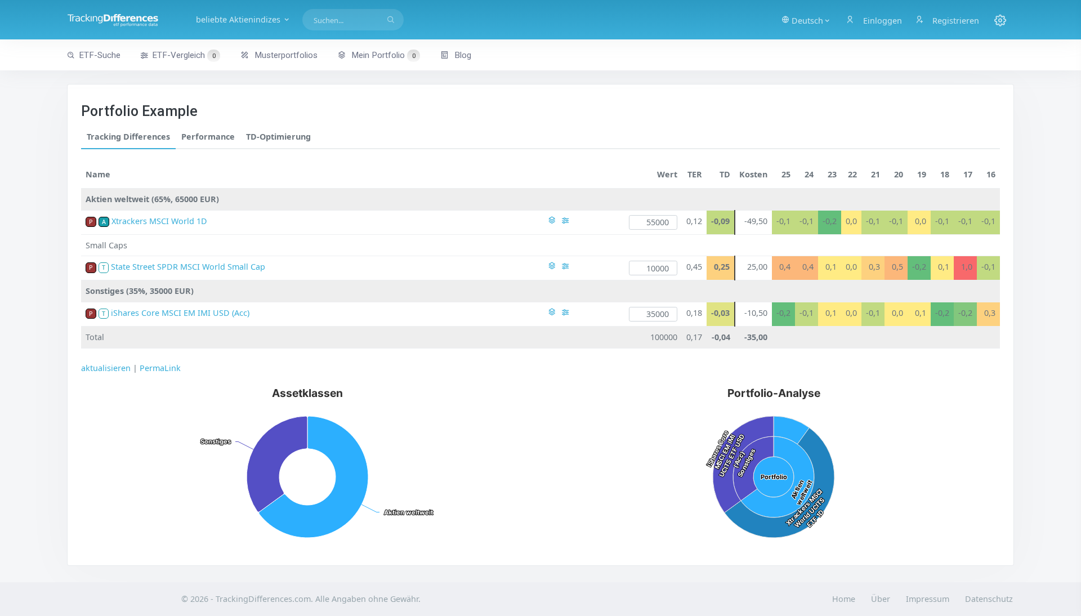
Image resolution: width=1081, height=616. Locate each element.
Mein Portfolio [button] (382, 55)
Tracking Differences (128, 136)
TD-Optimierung (278, 136)
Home (843, 598)
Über (880, 598)
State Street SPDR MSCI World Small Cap (188, 266)
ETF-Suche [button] (99, 55)
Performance (208, 136)
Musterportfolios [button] (285, 55)
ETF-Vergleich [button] (184, 55)
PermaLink (160, 368)
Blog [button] (461, 55)
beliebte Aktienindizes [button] (239, 19)
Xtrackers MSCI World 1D (159, 221)
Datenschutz (989, 598)
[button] (806, 19)
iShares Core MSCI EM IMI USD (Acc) (180, 312)
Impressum (927, 598)
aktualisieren (106, 368)
